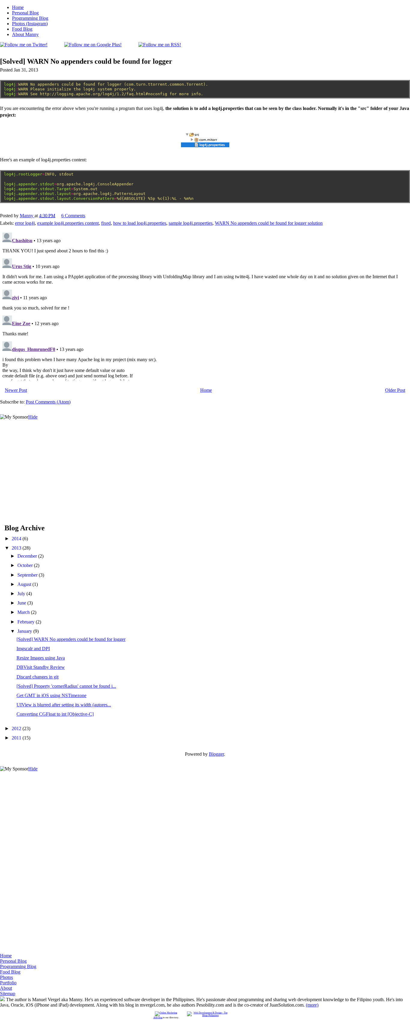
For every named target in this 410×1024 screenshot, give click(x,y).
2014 (17, 538)
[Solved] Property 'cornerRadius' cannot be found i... (66, 686)
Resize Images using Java (41, 657)
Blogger (216, 754)
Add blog (157, 1017)
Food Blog (22, 29)
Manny (27, 215)
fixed (106, 223)
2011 (17, 737)
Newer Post (16, 390)
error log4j (25, 223)
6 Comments (73, 215)
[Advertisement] (45, 457)
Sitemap (7, 993)
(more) (312, 1004)
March (24, 612)
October (25, 565)
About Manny (25, 34)
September (28, 575)
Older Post (395, 390)
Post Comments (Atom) (48, 401)
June (22, 602)
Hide (33, 416)
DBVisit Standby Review (41, 667)
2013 (17, 547)
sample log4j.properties (191, 223)
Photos (6, 977)
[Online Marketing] (166, 1012)
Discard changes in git (38, 676)
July (21, 593)
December (27, 556)
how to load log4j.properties (139, 223)
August (24, 584)
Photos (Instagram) (30, 23)
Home (18, 7)
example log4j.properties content (68, 223)
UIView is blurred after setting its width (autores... (64, 704)
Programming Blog (30, 18)
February (26, 621)
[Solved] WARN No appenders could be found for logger (71, 639)
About (6, 988)
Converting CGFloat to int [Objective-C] (55, 714)
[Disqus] (205, 305)
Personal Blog (25, 12)
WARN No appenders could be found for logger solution (269, 223)
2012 (17, 728)
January (25, 631)
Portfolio (8, 982)
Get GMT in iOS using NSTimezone (51, 695)
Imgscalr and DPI (33, 648)
